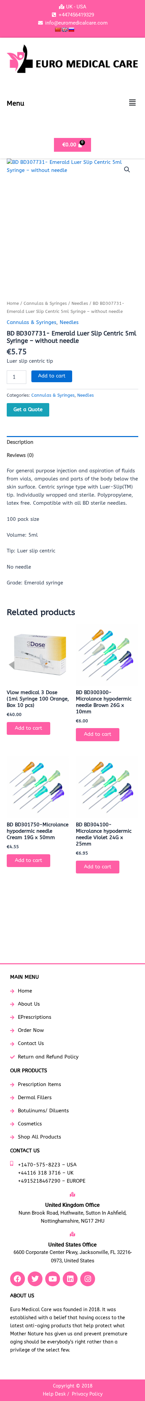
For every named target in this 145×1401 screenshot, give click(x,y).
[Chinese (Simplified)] (58, 29)
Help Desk (54, 1394)
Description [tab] (20, 442)
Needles (79, 303)
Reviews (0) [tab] (20, 455)
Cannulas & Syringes (45, 303)
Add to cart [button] (28, 728)
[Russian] (71, 29)
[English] (64, 29)
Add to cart (51, 376)
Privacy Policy (87, 1394)
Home (13, 303)
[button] (132, 103)
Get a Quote (27, 409)
